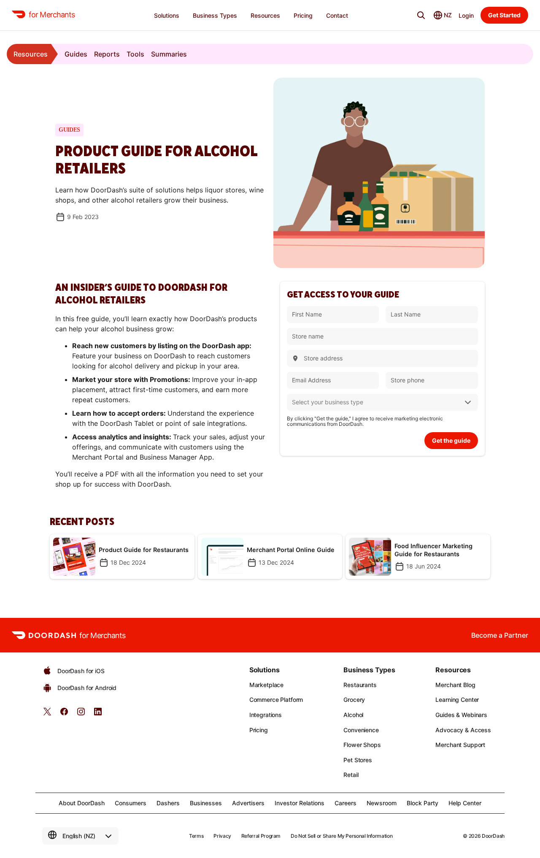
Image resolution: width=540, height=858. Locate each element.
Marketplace (266, 684)
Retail (350, 774)
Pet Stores (357, 759)
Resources (31, 54)
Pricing (258, 729)
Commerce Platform (276, 699)
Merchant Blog (455, 684)
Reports (107, 54)
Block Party (422, 803)
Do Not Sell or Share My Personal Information (341, 836)
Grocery (354, 699)
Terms (196, 836)
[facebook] (64, 714)
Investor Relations (299, 803)
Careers (345, 803)
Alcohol (353, 714)
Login (466, 15)
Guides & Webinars (461, 714)
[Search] (421, 15)
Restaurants (359, 684)
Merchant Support (460, 744)
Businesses (206, 803)
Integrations (265, 714)
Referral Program (261, 836)
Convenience (360, 729)
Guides (76, 54)
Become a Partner (499, 635)
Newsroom (382, 803)
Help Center (464, 803)
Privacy (222, 836)
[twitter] (47, 714)
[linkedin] (98, 714)
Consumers (130, 803)
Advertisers (248, 803)
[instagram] (81, 714)
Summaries (169, 54)
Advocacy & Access (463, 729)
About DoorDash (82, 803)
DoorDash (493, 836)
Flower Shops (362, 744)
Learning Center (457, 699)
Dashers (168, 803)
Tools (135, 54)
